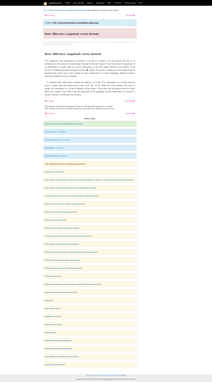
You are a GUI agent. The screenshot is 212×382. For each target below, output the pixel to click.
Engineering (100, 3)
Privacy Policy (90, 375)
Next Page (129, 15)
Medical (90, 3)
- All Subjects (55, 132)
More (141, 3)
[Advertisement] (154, 42)
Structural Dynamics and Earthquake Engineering (68, 10)
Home (45, 10)
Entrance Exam (130, 3)
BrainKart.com (55, 3)
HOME (67, 3)
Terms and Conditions (101, 375)
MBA (109, 3)
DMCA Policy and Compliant (117, 375)
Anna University (78, 3)
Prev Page (50, 15)
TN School (118, 3)
